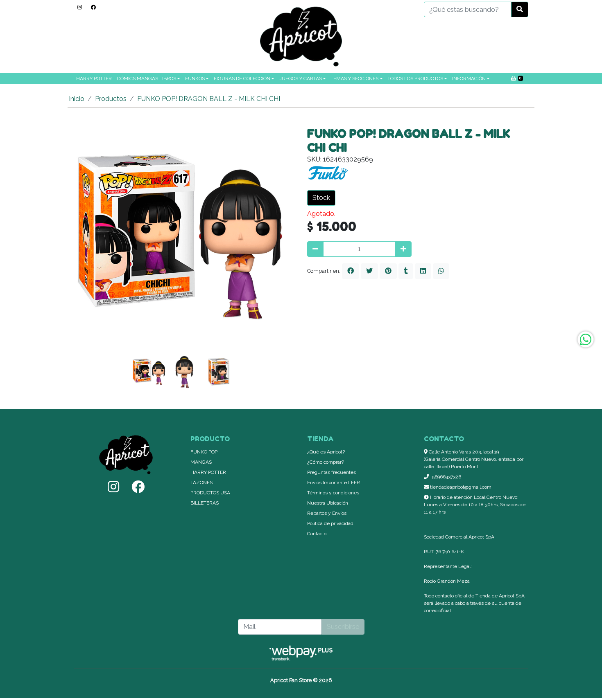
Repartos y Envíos (326, 513)
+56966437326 (445, 477)
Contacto (316, 533)
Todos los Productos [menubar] (415, 78)
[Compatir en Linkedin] (423, 271)
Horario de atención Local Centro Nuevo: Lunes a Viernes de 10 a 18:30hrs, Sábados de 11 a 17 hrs (474, 504)
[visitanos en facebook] (93, 7)
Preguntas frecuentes (331, 472)
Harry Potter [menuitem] (94, 78)
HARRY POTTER (208, 472)
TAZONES (201, 482)
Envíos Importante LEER (333, 482)
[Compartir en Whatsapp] (441, 271)
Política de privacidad (330, 523)
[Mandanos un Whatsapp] (585, 339)
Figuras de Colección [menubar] (242, 78)
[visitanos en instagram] (80, 7)
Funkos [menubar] (195, 78)
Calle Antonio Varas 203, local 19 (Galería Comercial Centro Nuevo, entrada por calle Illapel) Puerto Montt (473, 459)
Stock (321, 198)
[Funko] (327, 175)
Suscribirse (343, 627)
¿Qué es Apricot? (326, 452)
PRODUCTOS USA (210, 493)
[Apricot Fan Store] (301, 37)
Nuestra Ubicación (327, 503)
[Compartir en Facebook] (350, 271)
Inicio (76, 99)
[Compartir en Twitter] (369, 271)
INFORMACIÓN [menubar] (469, 78)
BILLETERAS (204, 503)
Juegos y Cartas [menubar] (300, 78)
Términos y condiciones (333, 493)
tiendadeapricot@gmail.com (460, 487)
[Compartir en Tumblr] (405, 271)
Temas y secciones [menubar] (354, 78)
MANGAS (201, 462)
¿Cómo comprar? (325, 462)
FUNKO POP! (204, 452)
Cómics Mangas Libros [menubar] (146, 78)
